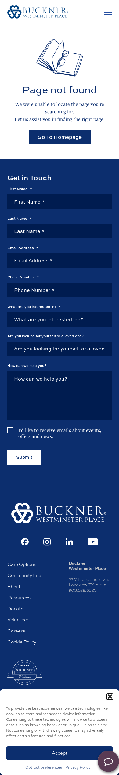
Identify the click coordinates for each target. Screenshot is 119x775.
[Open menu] (108, 12)
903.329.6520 (83, 590)
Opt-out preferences (43, 767)
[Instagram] (47, 542)
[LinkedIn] (69, 541)
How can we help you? (26, 366)
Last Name (19, 218)
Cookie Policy (21, 642)
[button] (110, 697)
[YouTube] (93, 541)
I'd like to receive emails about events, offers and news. (59, 433)
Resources (19, 597)
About (13, 586)
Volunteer (17, 619)
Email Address (22, 248)
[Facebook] (25, 541)
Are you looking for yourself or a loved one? (45, 336)
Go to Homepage (60, 136)
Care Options (21, 564)
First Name (19, 189)
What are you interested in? (34, 307)
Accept (59, 753)
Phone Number (23, 277)
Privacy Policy (78, 767)
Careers (16, 631)
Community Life (24, 575)
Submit (24, 457)
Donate (15, 608)
